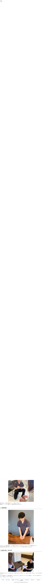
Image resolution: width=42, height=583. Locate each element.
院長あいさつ (33, 579)
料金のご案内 (8, 579)
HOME (3, 579)
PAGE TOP (40, 565)
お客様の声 (38, 579)
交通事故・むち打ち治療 (15, 579)
